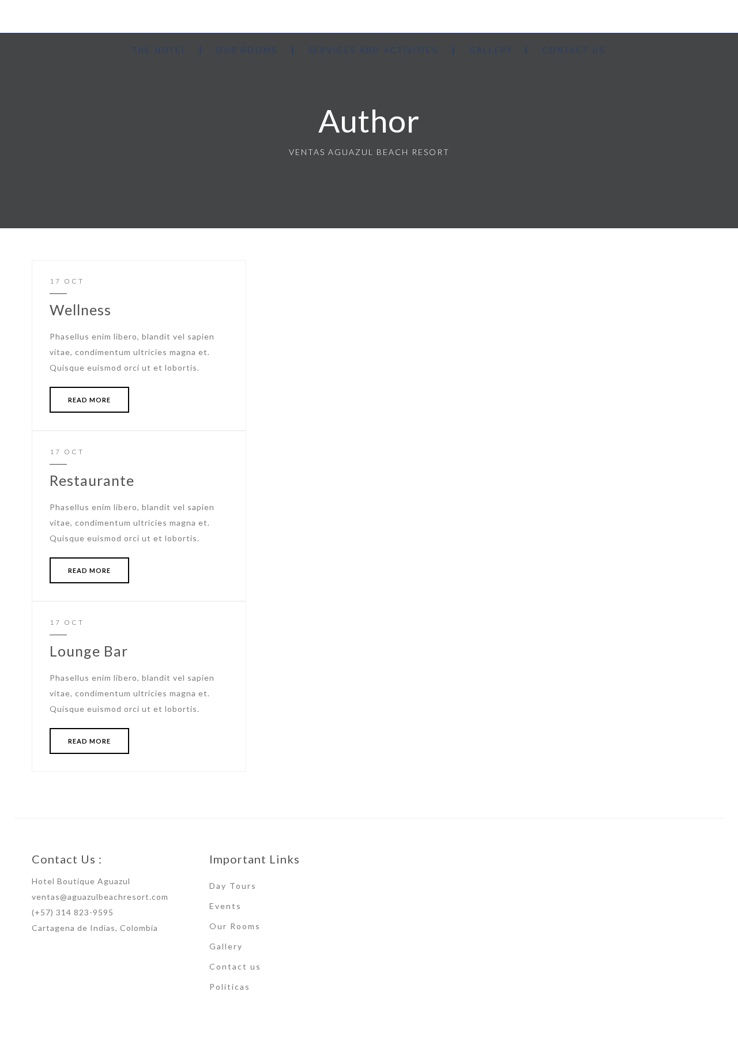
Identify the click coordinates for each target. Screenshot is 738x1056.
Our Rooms (235, 926)
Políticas (229, 986)
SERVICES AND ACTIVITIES (373, 50)
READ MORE (89, 399)
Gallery (226, 946)
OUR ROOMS (246, 50)
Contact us (235, 966)
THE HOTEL (160, 50)
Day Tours (233, 886)
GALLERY (491, 50)
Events (225, 906)
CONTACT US (573, 50)
